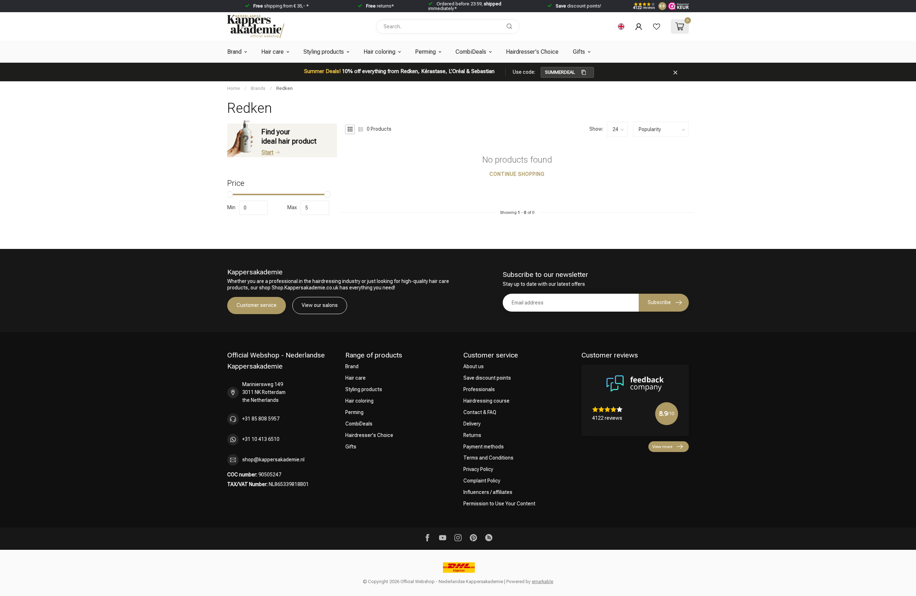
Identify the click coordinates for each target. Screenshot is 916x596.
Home (233, 88)
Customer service (257, 305)
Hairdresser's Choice (532, 51)
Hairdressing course (486, 401)
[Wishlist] (656, 26)
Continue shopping (517, 174)
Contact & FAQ (479, 412)
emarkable (542, 581)
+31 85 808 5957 (260, 419)
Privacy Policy (478, 469)
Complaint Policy (481, 481)
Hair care (272, 51)
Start (267, 152)
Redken (284, 88)
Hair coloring (379, 51)
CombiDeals (470, 51)
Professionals (479, 389)
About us (473, 366)
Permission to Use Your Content (499, 503)
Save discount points (487, 378)
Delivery (472, 424)
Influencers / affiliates (487, 492)
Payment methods (483, 447)
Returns (472, 435)
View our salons (320, 305)
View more (662, 446)
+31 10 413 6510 (260, 439)
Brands (258, 88)
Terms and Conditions (488, 458)
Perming (425, 51)
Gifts (579, 51)
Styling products (323, 51)
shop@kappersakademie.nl (273, 459)
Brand (234, 51)
